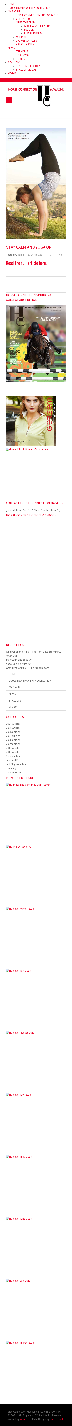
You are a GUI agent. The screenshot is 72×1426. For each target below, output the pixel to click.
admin (21, 254)
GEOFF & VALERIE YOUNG (38, 26)
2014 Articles (35, 254)
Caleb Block (56, 1419)
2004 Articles (13, 723)
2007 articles (13, 736)
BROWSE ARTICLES (26, 40)
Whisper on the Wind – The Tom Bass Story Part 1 (34, 651)
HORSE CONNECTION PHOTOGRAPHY (37, 15)
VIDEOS (12, 73)
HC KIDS (20, 59)
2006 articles (13, 732)
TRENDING (22, 51)
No (60, 254)
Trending (11, 768)
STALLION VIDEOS (26, 69)
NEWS (11, 48)
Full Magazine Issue (17, 764)
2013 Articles (13, 748)
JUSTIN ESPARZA (33, 33)
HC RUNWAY (22, 55)
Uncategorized (14, 772)
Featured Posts (14, 760)
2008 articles (13, 740)
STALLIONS (14, 62)
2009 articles (13, 744)
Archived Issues (14, 756)
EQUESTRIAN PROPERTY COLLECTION (29, 8)
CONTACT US (23, 19)
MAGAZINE (14, 11)
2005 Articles (13, 728)
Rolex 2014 (12, 655)
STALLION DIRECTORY (28, 66)
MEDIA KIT (22, 37)
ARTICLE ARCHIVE (25, 44)
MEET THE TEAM (25, 22)
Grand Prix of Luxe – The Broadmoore (27, 668)
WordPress (26, 1419)
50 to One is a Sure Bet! (19, 664)
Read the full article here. (26, 263)
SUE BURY (29, 29)
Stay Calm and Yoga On (19, 659)
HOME (11, 4)
